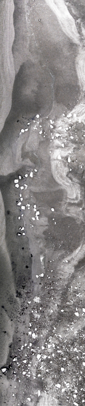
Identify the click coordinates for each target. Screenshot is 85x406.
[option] (42, 203)
